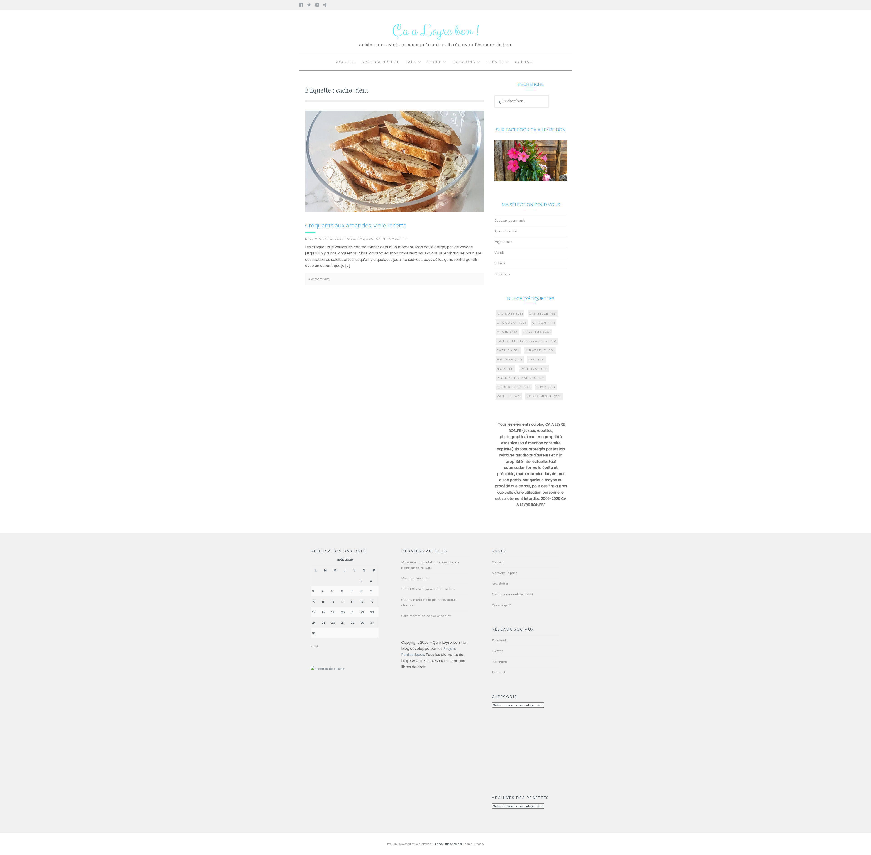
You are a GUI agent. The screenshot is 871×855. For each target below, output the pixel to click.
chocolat (511, 322)
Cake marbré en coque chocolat (426, 616)
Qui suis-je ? (501, 605)
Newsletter (500, 583)
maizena (509, 359)
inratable (540, 350)
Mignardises (328, 238)
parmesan (534, 368)
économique (543, 396)
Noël (349, 238)
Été (308, 238)
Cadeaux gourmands (510, 220)
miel (536, 359)
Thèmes (495, 62)
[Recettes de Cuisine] (327, 669)
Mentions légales (504, 573)
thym (545, 387)
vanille (509, 396)
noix (505, 368)
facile (508, 350)
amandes (510, 313)
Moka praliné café (415, 578)
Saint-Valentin (392, 238)
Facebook (499, 640)
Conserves (502, 274)
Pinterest (498, 672)
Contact (525, 62)
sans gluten (514, 387)
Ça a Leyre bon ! (435, 31)
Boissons (464, 62)
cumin (507, 332)
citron (543, 322)
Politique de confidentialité (512, 594)
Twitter (497, 651)
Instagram (499, 661)
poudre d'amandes (521, 377)
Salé (411, 62)
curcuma (537, 332)
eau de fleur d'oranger (527, 341)
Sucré (434, 62)
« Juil (315, 646)
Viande (499, 252)
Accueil (345, 62)
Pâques (365, 238)
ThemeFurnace (473, 843)
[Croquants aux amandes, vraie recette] (394, 211)
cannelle (543, 313)
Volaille (499, 263)
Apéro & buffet (380, 62)
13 (342, 601)
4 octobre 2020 (319, 279)
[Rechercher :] (521, 101)
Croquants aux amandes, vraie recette (355, 225)
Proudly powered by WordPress (409, 843)
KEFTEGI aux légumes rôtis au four (428, 589)
